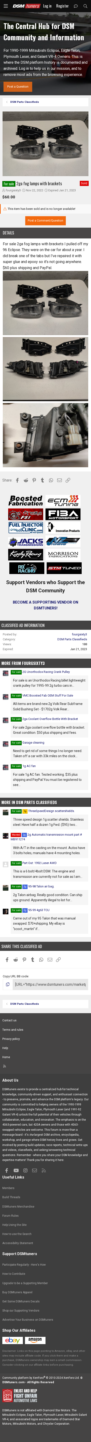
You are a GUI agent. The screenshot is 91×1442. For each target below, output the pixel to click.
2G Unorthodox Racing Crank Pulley (46, 672)
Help (5, 1048)
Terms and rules (12, 1029)
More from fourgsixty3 (23, 663)
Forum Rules (10, 1215)
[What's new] (76, 6)
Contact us (9, 1020)
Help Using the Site (14, 1225)
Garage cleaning (33, 742)
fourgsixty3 (13, 190)
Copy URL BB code (15, 976)
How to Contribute (13, 1273)
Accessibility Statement (17, 1243)
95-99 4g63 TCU (36, 910)
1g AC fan (29, 766)
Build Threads (11, 1197)
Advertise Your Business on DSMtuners (27, 1319)
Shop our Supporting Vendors (20, 1310)
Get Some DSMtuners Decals (21, 1301)
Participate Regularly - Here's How (24, 1264)
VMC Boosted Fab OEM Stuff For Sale (47, 695)
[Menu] (6, 6)
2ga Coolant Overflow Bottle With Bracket (50, 719)
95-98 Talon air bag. (39, 886)
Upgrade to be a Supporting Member (25, 1283)
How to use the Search (17, 1234)
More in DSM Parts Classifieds (29, 802)
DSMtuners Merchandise (18, 1206)
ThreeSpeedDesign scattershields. (49, 811)
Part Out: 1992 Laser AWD (39, 863)
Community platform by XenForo (41, 1377)
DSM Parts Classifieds (72, 639)
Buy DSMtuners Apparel (17, 1292)
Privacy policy (11, 1039)
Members (8, 1188)
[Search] (85, 6)
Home (6, 1057)
